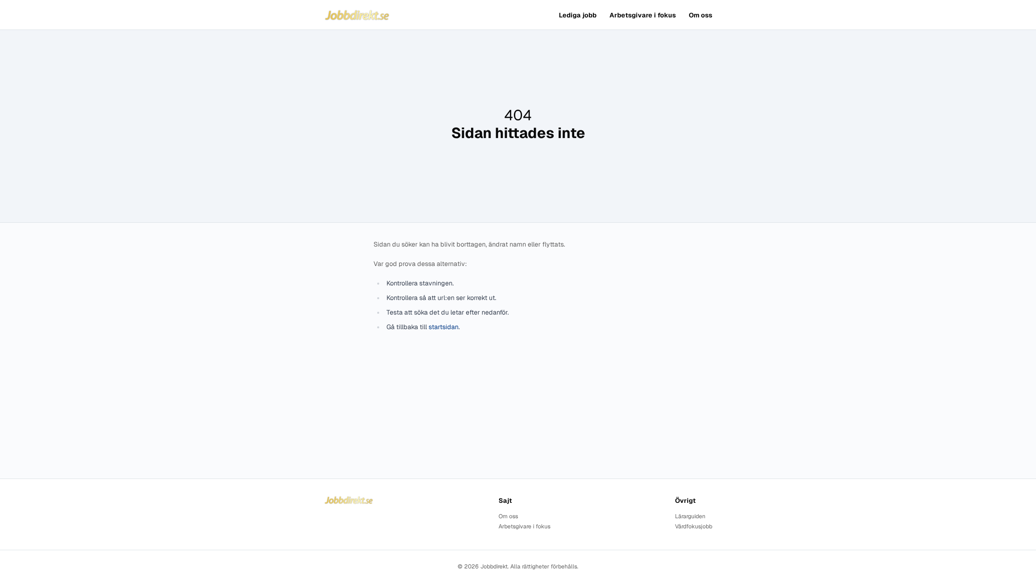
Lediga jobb (578, 15)
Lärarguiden (690, 516)
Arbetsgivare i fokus (642, 15)
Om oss (700, 15)
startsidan (444, 327)
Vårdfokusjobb (693, 526)
